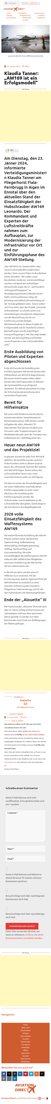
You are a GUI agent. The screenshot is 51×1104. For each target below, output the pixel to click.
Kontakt (25, 1056)
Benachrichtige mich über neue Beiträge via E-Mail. (25, 915)
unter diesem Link (10, 762)
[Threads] (42, 1074)
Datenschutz (25, 1059)
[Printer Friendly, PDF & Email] (12, 150)
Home (9, 13)
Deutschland (39, 13)
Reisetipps (41, 18)
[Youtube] (25, 1074)
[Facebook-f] (3, 1074)
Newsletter (25, 1061)
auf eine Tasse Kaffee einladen (33, 734)
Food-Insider (11, 18)
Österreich (22, 13)
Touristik (41, 15)
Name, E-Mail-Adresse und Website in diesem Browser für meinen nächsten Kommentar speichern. (24, 877)
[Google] (3, 1078)
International (25, 15)
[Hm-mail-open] (9, 1078)
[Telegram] (31, 1074)
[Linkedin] (20, 1074)
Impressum (25, 1053)
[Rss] (36, 1074)
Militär (25, 20)
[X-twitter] (9, 1074)
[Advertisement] (25, 116)
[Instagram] (14, 1074)
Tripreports (26, 18)
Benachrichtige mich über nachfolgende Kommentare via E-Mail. (25, 897)
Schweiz (9, 15)
